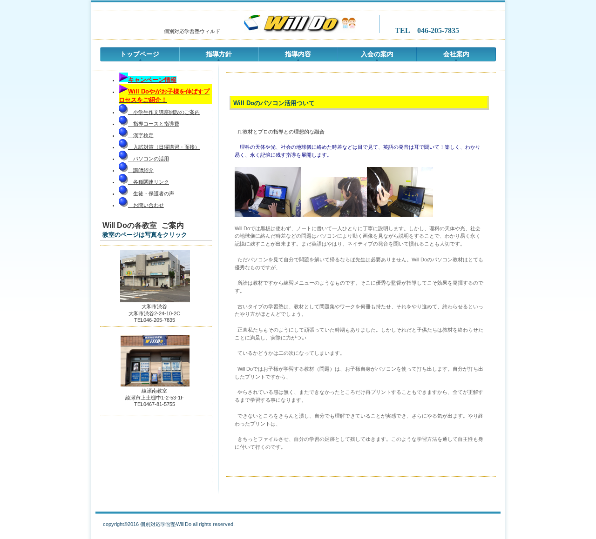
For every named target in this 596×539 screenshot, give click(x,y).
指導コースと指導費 (153, 123)
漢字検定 (141, 135)
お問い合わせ (146, 205)
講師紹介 (143, 170)
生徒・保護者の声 (151, 193)
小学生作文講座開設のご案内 (164, 112)
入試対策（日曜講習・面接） (164, 147)
